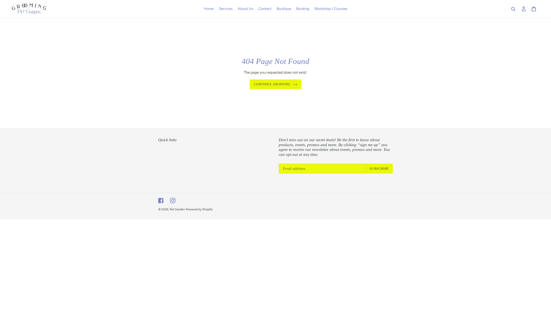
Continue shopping (272, 84)
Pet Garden (177, 209)
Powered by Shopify (199, 209)
